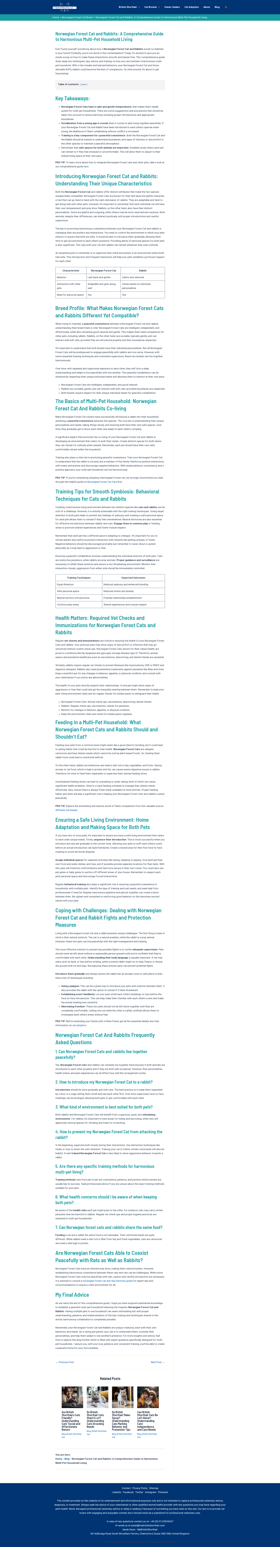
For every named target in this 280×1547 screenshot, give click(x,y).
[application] (138, 7)
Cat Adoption (191, 7)
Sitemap (153, 1488)
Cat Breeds (150, 7)
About (206, 7)
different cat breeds (66, 810)
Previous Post (65, 1362)
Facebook (128, 1492)
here (86, 166)
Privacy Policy (139, 1488)
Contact (126, 1488)
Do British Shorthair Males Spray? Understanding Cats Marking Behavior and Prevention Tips (121, 1420)
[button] (226, 7)
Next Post (158, 1362)
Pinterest (163, 1492)
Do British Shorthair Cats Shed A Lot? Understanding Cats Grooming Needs (95, 1419)
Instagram (150, 1492)
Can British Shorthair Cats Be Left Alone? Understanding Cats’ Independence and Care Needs (147, 1420)
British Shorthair (128, 7)
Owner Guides (172, 7)
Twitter (139, 1492)
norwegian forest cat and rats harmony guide (107, 1280)
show (83, 84)
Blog (217, 7)
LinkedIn (116, 1492)
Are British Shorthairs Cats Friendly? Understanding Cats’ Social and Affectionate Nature (71, 1420)
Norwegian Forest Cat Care (102, 481)
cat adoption (79, 1025)
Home (58, 1458)
